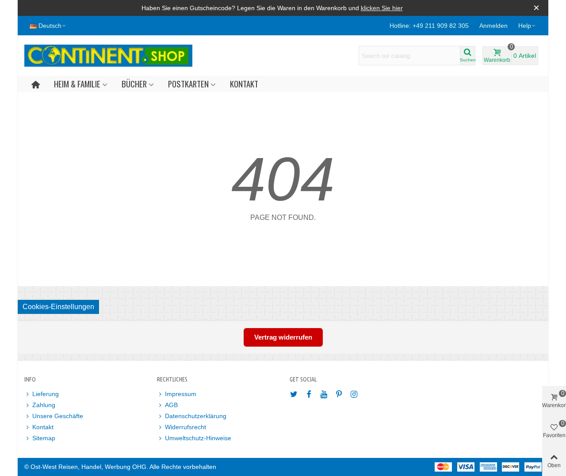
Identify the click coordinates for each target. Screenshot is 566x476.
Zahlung (43, 404)
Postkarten (188, 84)
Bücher (134, 84)
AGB (171, 404)
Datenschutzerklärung (195, 415)
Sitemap (43, 438)
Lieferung (45, 393)
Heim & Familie (77, 84)
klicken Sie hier (382, 7)
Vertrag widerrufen (283, 337)
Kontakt (244, 84)
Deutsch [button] (49, 25)
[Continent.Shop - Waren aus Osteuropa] (108, 56)
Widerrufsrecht (185, 427)
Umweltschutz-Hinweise (198, 438)
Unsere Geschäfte (57, 415)
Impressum (180, 393)
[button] (527, 25)
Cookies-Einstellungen (58, 306)
